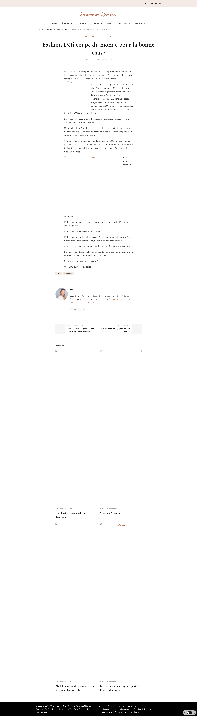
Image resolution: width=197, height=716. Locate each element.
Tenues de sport (105, 37)
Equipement (122, 23)
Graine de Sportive (99, 13)
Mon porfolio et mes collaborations (116, 709)
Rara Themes (53, 709)
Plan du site (134, 712)
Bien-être (139, 23)
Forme (109, 23)
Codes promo (120, 712)
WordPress (74, 709)
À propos (66, 23)
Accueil (101, 706)
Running (96, 23)
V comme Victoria (110, 513)
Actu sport (82, 23)
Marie (88, 59)
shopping (68, 273)
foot (59, 273)
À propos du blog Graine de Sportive (122, 706)
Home (54, 23)
